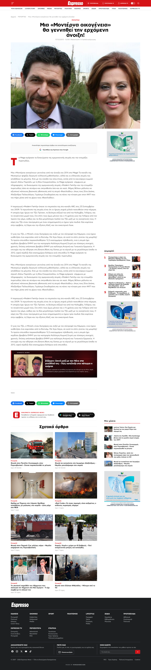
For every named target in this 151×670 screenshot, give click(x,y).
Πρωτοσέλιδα (129, 614)
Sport (51, 614)
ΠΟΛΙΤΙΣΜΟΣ (122, 8)
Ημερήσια (108, 617)
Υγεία (88, 619)
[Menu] (12, 3)
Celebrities (33, 617)
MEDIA (49, 8)
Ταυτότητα (52, 631)
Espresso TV (16, 628)
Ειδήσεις (14, 614)
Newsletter (33, 634)
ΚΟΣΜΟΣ (77, 8)
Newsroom (75, 39)
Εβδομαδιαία (109, 619)
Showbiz (33, 614)
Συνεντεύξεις (15, 634)
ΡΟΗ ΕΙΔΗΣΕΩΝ (16, 8)
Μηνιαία (108, 621)
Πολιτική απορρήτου (55, 638)
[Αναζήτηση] (138, 3)
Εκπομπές (14, 631)
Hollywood (33, 619)
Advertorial (34, 631)
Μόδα (88, 624)
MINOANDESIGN (79, 664)
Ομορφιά (89, 617)
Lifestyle (90, 614)
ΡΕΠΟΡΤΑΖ (58, 8)
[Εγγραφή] (137, 652)
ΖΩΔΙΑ (94, 8)
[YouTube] (26, 651)
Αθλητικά (126, 617)
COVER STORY (30, 8)
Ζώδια (107, 614)
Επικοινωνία (53, 634)
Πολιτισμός (72, 614)
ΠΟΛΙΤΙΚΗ (68, 8)
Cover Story (15, 624)
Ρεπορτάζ (14, 617)
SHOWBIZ (41, 8)
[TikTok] (30, 651)
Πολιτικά (126, 621)
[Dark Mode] (133, 3)
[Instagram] (17, 651)
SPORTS (86, 8)
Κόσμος (13, 621)
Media (32, 621)
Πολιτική (14, 619)
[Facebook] (12, 651)
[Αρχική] (20, 604)
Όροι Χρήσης (53, 636)
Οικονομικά (127, 619)
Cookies (137, 659)
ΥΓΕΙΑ (114, 8)
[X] (21, 651)
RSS (31, 636)
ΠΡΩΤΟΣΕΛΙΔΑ (104, 8)
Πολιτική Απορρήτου (126, 659)
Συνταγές (89, 621)
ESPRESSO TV (135, 8)
